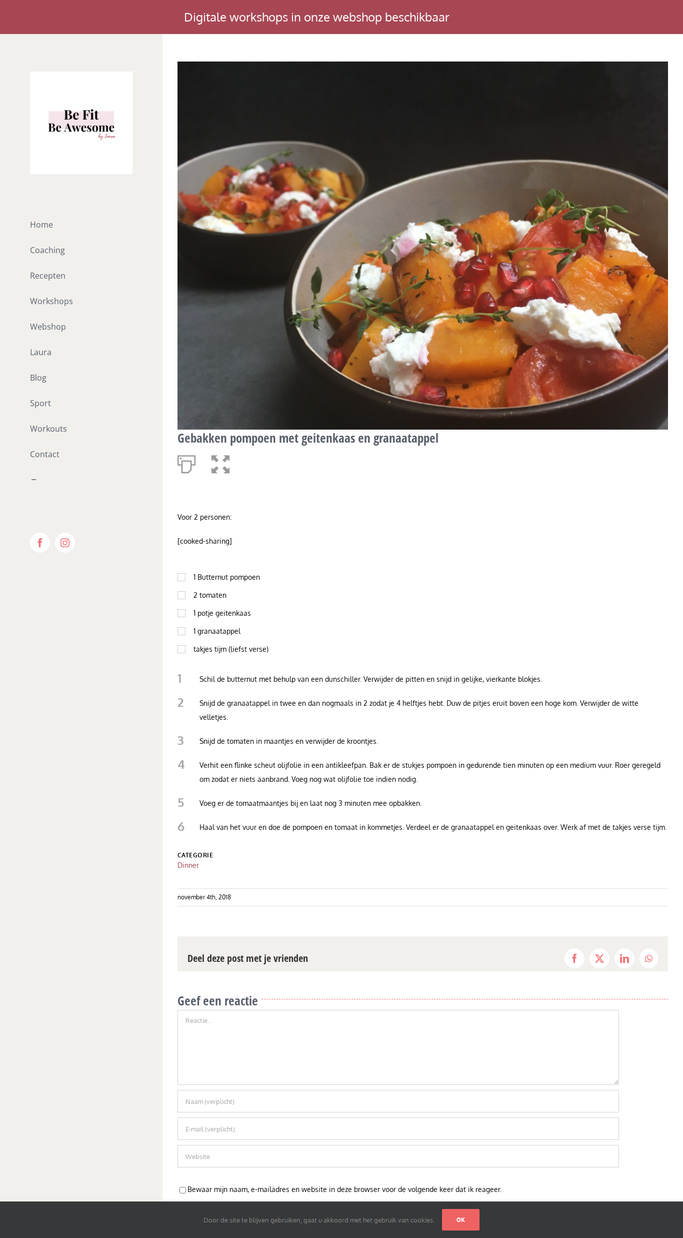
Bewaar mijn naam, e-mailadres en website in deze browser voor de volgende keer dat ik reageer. (345, 1189)
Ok (460, 1219)
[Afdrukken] (187, 462)
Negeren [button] (476, 17)
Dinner (188, 865)
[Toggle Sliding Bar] (81, 480)
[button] (221, 462)
